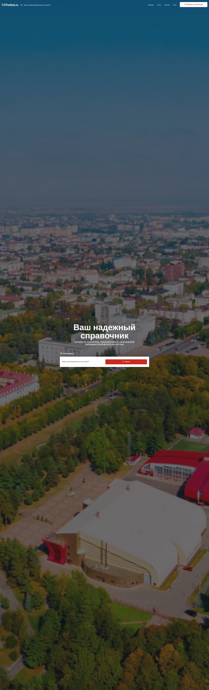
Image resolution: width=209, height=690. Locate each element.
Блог (175, 5)
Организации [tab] (68, 353)
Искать (127, 361)
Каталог (167, 5)
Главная (151, 5)
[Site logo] (10, 5)
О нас (159, 5)
